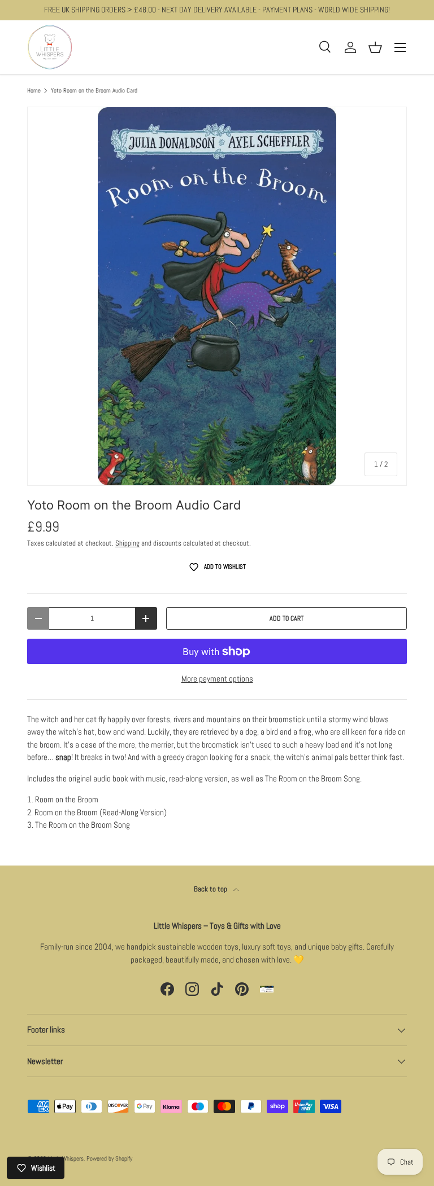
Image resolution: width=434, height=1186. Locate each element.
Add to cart (286, 618)
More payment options (217, 678)
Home (34, 90)
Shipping (127, 543)
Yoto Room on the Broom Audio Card (94, 90)
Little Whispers (66, 1158)
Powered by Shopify (109, 1158)
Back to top (211, 889)
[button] (375, 47)
